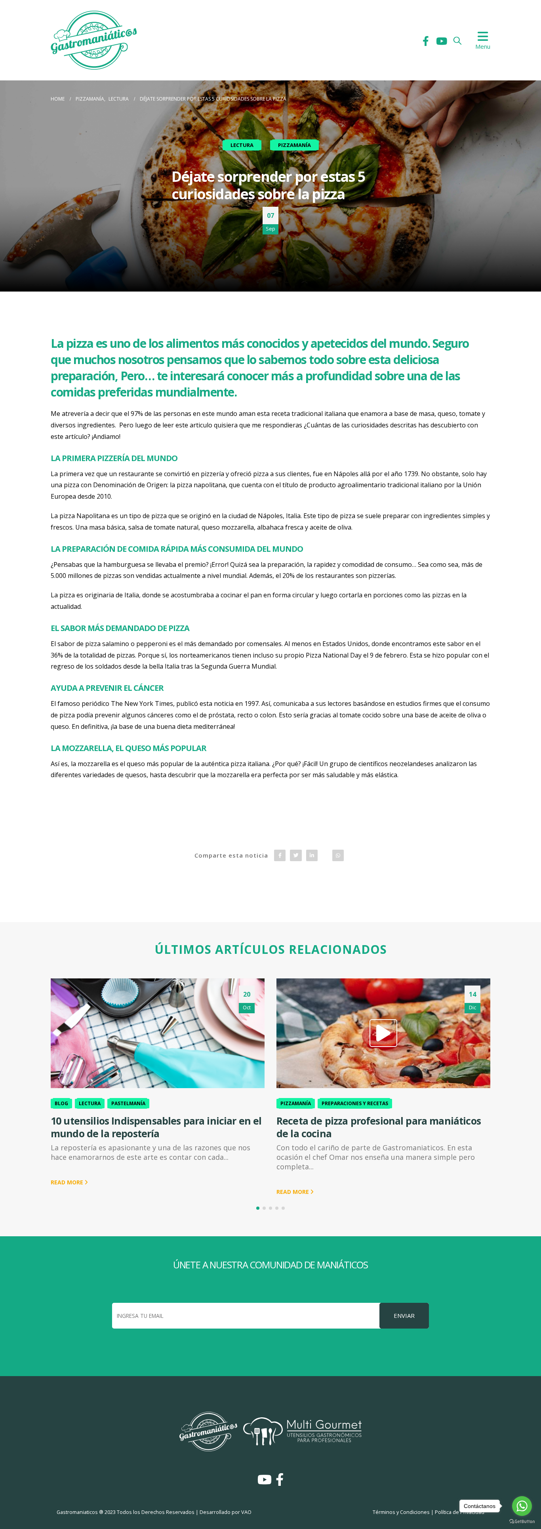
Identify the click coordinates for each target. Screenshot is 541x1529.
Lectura (241, 145)
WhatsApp (338, 855)
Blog (61, 1103)
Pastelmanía (128, 1103)
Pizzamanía (294, 145)
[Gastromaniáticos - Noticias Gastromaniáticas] (94, 40)
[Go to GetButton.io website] (522, 1521)
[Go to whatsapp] (522, 1506)
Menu (482, 46)
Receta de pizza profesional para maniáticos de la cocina (378, 1127)
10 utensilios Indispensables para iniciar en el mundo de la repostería (156, 1127)
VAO (246, 1512)
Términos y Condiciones (401, 1512)
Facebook (280, 855)
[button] (258, 1208)
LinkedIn (312, 855)
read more (68, 1182)
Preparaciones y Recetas (355, 1103)
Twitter (295, 855)
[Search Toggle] (457, 40)
